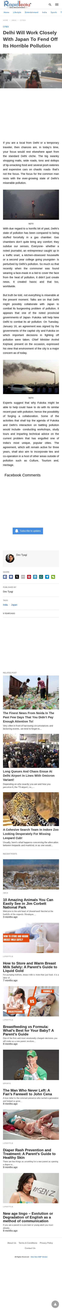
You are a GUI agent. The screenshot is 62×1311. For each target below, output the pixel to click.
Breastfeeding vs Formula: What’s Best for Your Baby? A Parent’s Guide (28, 1030)
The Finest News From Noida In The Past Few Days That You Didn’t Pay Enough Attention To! (28, 717)
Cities (23, 20)
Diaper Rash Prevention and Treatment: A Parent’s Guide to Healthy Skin (29, 1154)
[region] (31, 116)
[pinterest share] (29, 577)
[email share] (23, 577)
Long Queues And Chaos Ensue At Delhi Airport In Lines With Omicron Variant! (28, 775)
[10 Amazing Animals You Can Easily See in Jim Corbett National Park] (31, 874)
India (44, 12)
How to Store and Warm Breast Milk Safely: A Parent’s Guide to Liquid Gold (30, 967)
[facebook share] (5, 577)
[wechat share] (53, 577)
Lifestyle (17, 12)
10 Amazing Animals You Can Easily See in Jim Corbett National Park (28, 903)
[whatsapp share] (41, 577)
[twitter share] (17, 577)
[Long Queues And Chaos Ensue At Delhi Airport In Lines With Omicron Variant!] (31, 751)
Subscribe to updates (30, 531)
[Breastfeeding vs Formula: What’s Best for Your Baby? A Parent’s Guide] (31, 1001)
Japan (14, 604)
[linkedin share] (35, 577)
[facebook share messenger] (11, 577)
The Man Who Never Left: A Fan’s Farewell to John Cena (27, 1092)
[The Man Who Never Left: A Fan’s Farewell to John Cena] (31, 1065)
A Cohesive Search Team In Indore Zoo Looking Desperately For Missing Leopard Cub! (31, 834)
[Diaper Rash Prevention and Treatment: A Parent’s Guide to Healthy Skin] (31, 1125)
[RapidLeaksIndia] (17, 4)
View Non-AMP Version (39, 1257)
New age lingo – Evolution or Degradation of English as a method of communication (28, 1217)
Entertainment (31, 12)
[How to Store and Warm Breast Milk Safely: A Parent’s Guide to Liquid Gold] (31, 938)
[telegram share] (47, 577)
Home (6, 12)
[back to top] (55, 1304)
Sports (54, 12)
